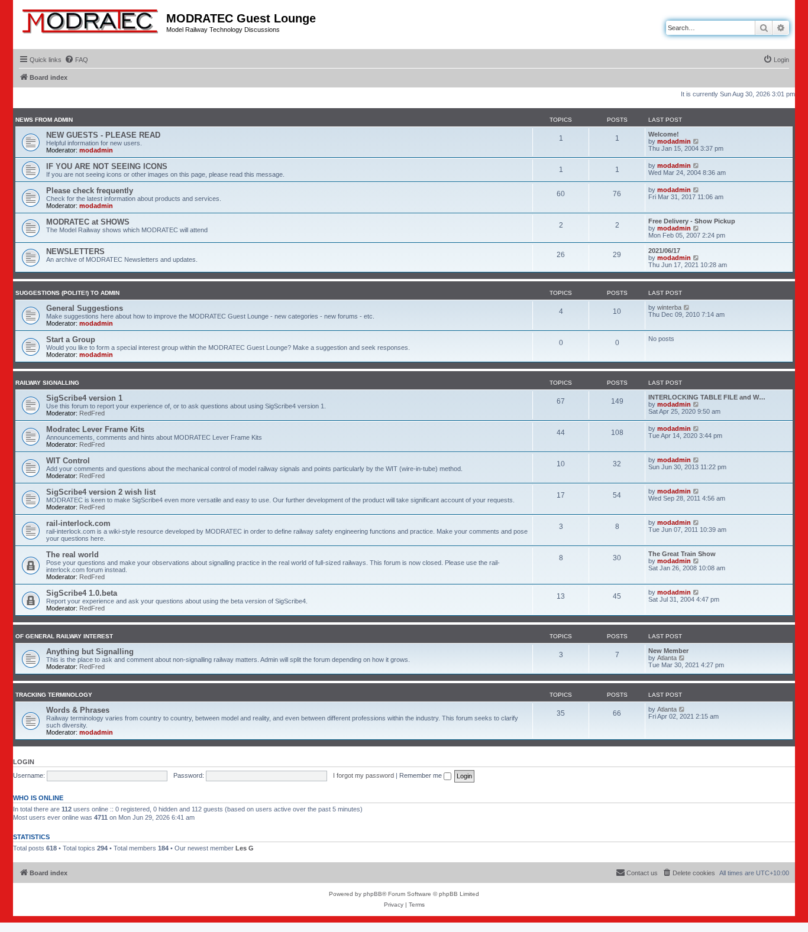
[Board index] (91, 19)
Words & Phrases (77, 710)
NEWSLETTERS (75, 251)
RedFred (92, 413)
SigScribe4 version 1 (84, 398)
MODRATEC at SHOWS (88, 221)
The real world (72, 554)
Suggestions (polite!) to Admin (67, 293)
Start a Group (70, 339)
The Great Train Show (682, 553)
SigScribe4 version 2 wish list (101, 492)
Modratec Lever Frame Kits (95, 429)
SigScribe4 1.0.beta (81, 593)
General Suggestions (84, 308)
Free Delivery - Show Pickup (691, 221)
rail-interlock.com (78, 523)
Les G (244, 848)
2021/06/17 (664, 250)
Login (23, 761)
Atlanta (667, 657)
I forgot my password (363, 775)
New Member (668, 650)
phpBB (372, 894)
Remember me (421, 775)
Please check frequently (89, 190)
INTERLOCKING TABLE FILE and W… (706, 397)
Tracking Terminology (53, 694)
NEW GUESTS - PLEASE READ (103, 135)
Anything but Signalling (90, 651)
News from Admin (44, 119)
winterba (669, 307)
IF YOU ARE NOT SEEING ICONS (106, 166)
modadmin (96, 150)
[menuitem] (76, 60)
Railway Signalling (47, 382)
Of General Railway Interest (64, 636)
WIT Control (68, 460)
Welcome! (663, 134)
